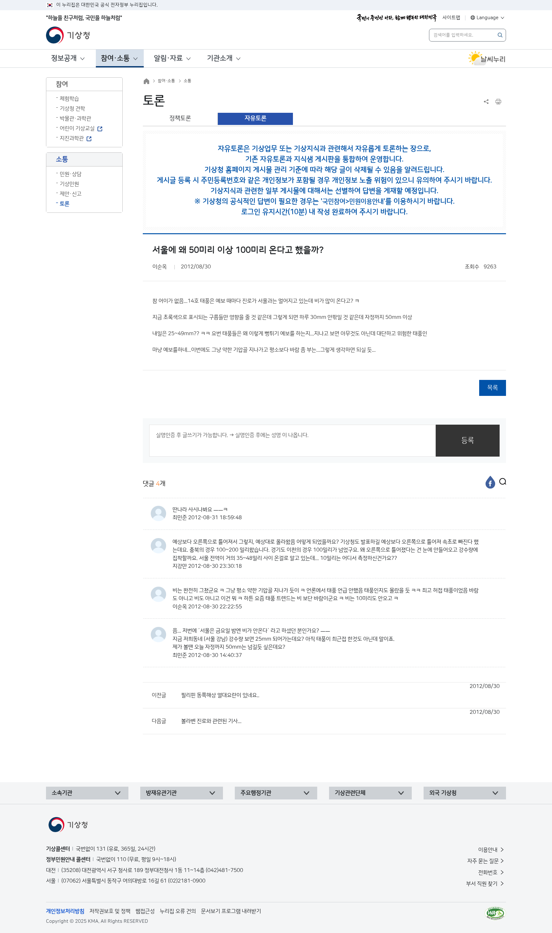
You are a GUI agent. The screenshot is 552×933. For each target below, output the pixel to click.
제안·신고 (70, 194)
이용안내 (488, 850)
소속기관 (62, 793)
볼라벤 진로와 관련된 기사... (340, 716)
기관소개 (220, 58)
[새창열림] (487, 58)
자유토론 (255, 118)
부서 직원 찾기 (482, 884)
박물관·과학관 (75, 118)
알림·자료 (168, 58)
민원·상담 (70, 174)
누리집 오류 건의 (178, 911)
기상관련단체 (350, 793)
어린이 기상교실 (77, 128)
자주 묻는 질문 (483, 861)
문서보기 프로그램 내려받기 (231, 911)
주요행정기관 (256, 793)
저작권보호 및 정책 (109, 911)
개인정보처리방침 (65, 911)
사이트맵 (451, 17)
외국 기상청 (442, 793)
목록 (492, 387)
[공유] (486, 101)
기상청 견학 (72, 109)
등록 (467, 440)
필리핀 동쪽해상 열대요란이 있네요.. (340, 690)
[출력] (498, 101)
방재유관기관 (161, 793)
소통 (187, 81)
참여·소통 (115, 58)
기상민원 (69, 184)
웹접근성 (145, 911)
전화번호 (488, 872)
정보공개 (64, 58)
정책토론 (180, 118)
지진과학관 (72, 138)
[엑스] (501, 482)
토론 (64, 204)
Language (487, 17)
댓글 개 (154, 483)
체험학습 (69, 99)
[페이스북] (490, 482)
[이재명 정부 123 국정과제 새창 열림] (397, 18)
